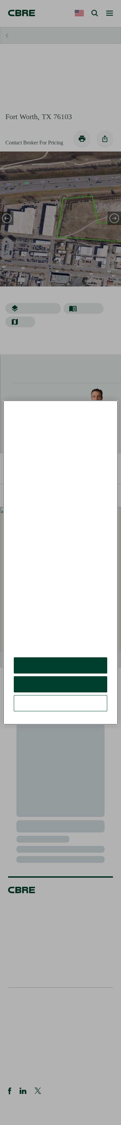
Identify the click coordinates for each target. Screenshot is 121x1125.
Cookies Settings (60, 708)
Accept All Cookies (60, 670)
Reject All (60, 689)
